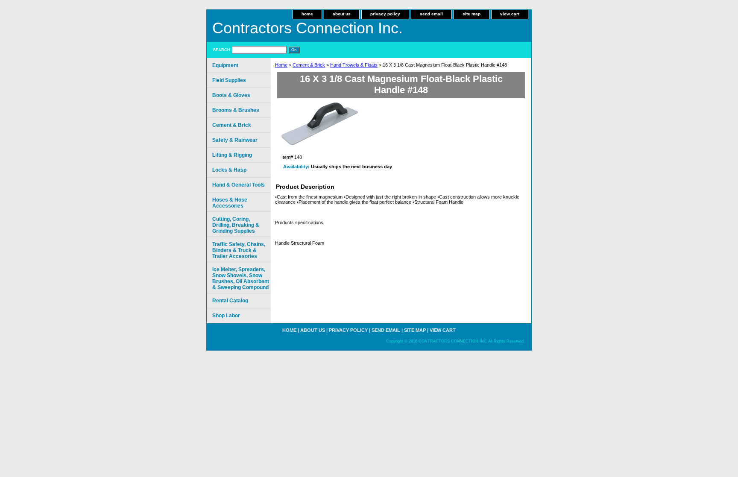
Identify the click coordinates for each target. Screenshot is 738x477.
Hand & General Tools (238, 185)
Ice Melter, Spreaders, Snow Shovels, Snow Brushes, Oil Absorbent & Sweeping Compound (240, 278)
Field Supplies (229, 80)
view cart (509, 14)
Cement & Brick (309, 64)
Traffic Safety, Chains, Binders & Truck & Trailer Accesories (238, 250)
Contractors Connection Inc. (307, 28)
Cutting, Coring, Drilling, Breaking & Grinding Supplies (235, 225)
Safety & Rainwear (235, 140)
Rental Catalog (230, 301)
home (307, 14)
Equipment (225, 65)
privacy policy (385, 14)
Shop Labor (226, 316)
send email (431, 14)
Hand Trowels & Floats (354, 64)
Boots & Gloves (231, 95)
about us (342, 14)
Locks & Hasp (229, 170)
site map (471, 14)
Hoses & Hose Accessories (229, 203)
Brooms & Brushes (235, 110)
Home (281, 64)
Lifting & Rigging (232, 155)
